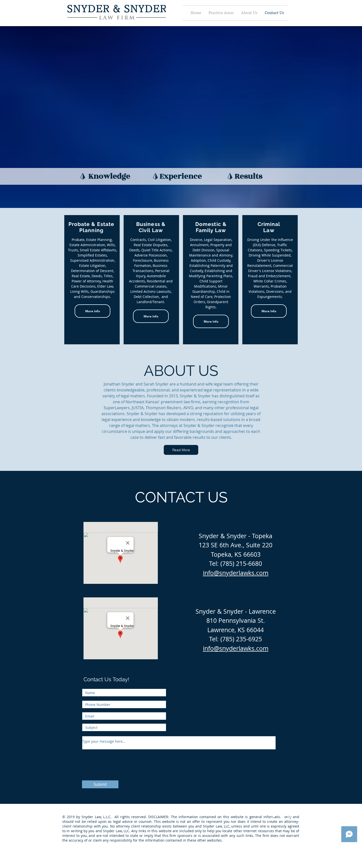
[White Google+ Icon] (290, 816)
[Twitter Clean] (282, 816)
